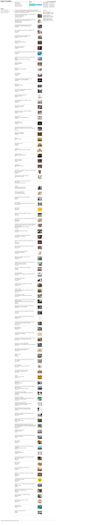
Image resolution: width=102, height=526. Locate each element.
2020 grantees (51, 3)
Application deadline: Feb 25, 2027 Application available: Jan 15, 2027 (48, 19)
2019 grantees (51, 4)
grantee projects (32, 4)
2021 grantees (51, 2)
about (30, 2)
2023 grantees (45, 5)
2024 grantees (45, 4)
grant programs (32, 3)
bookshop (54, 1)
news (48, 1)
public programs (32, 5)
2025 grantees (45, 3)
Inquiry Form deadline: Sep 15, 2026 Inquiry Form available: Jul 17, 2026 (48, 12)
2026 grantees (45, 2)
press (51, 1)
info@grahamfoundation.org (19, 6)
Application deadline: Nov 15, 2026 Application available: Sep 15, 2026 (48, 16)
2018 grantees (51, 5)
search (30, 1)
